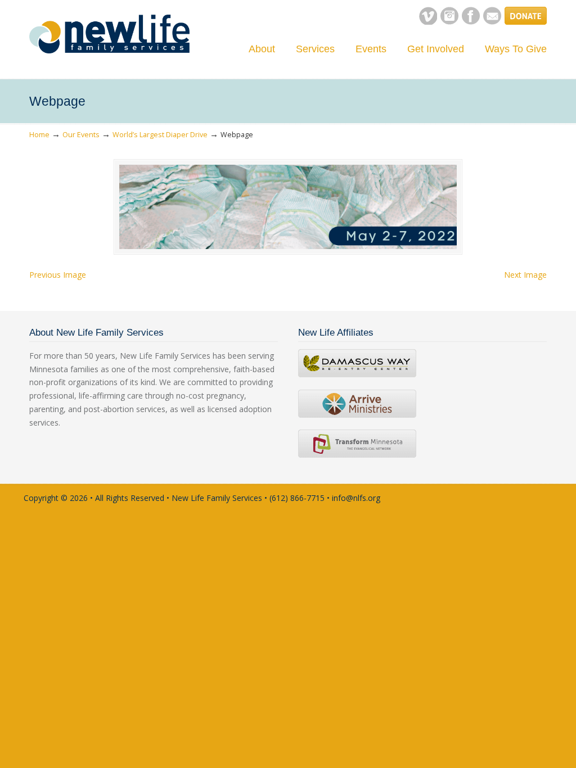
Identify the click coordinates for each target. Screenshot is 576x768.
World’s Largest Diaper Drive (160, 134)
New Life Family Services (109, 34)
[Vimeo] (428, 21)
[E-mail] (492, 21)
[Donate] (526, 21)
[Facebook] (471, 21)
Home (39, 134)
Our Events (81, 134)
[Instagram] (449, 21)
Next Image (525, 274)
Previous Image (57, 274)
